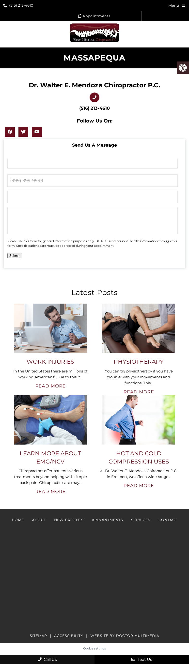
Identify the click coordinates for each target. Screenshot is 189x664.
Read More (50, 386)
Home (18, 520)
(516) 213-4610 (21, 5)
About (39, 520)
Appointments (95, 16)
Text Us (144, 659)
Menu (173, 5)
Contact (167, 520)
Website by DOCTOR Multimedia (124, 635)
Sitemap (38, 635)
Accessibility (68, 635)
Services (140, 520)
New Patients (69, 520)
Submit (14, 256)
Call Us (50, 659)
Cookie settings (94, 648)
